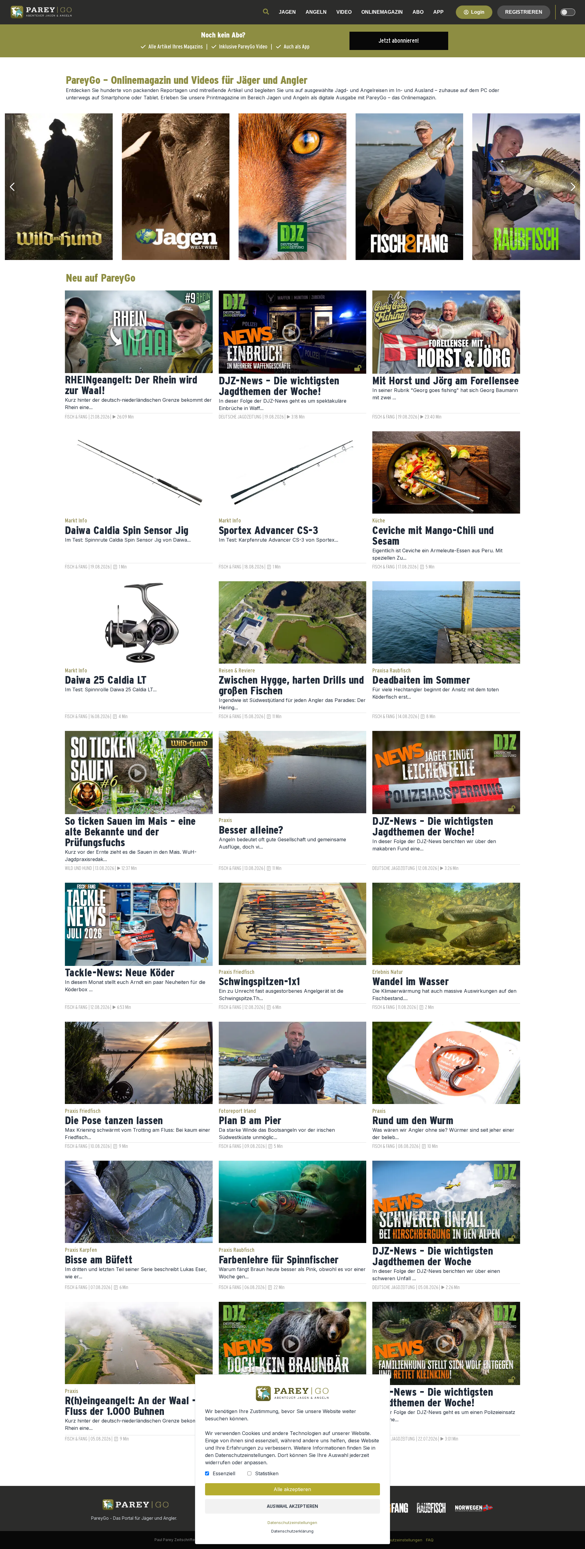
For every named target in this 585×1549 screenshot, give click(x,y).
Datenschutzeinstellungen (292, 1522)
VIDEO (344, 12)
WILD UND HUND (78, 868)
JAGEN (287, 12)
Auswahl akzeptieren (292, 1506)
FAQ (430, 1539)
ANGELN (316, 12)
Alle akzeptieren (292, 1489)
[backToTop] (570, 1534)
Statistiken (266, 1473)
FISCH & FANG (76, 417)
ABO (418, 12)
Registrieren (523, 12)
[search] (266, 12)
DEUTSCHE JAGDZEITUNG (240, 417)
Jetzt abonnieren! (399, 41)
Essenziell (224, 1473)
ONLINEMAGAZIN (382, 12)
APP (438, 12)
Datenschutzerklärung (292, 1531)
